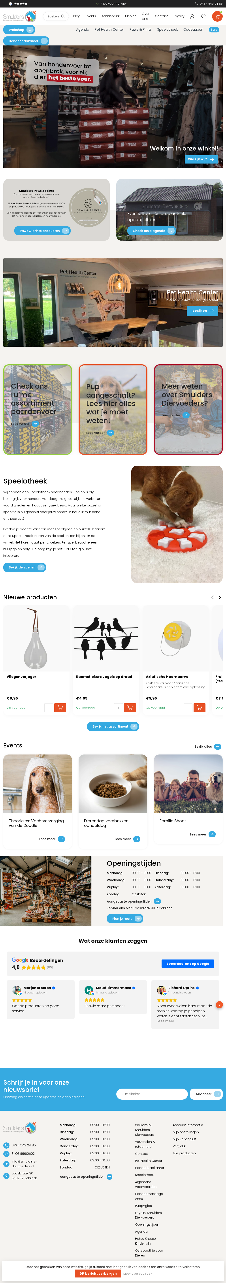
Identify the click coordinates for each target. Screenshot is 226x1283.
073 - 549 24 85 (211, 4)
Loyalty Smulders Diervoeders (148, 1215)
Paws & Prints (141, 29)
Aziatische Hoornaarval (168, 677)
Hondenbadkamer (23, 41)
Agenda (82, 29)
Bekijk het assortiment (110, 726)
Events (91, 16)
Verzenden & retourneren (145, 1144)
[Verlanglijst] (203, 16)
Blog (76, 16)
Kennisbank (111, 16)
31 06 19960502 (23, 1153)
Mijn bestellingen (186, 1132)
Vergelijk (179, 1146)
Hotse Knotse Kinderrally (145, 1241)
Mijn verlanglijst (184, 1139)
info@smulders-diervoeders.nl (24, 1163)
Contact (161, 16)
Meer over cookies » (137, 1273)
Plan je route (122, 918)
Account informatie (188, 1125)
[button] (6, 1004)
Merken (130, 16)
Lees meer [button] (165, 1021)
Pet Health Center (109, 29)
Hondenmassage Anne (149, 1196)
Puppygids (143, 1206)
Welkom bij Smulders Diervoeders (144, 1130)
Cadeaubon (193, 29)
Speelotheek (167, 29)
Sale (214, 29)
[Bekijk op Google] (16, 990)
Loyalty (179, 16)
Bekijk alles (203, 746)
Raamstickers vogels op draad (104, 677)
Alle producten (184, 1153)
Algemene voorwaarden (145, 1184)
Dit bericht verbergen (98, 1273)
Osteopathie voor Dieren (149, 1253)
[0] (217, 15)
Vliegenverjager (21, 677)
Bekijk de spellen (22, 567)
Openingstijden (147, 1224)
